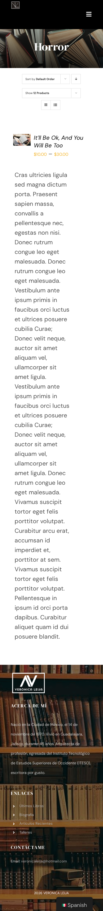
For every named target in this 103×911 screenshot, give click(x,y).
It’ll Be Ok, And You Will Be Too (58, 141)
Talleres (25, 832)
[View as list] (55, 105)
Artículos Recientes (36, 823)
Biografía (26, 814)
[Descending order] (76, 79)
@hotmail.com (44, 861)
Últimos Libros (31, 806)
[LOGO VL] (15, 4)
